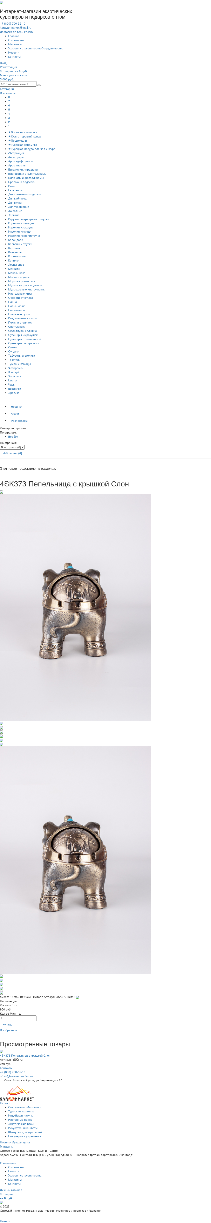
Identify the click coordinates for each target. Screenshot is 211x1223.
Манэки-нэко (16, 273)
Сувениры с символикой (24, 339)
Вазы (11, 186)
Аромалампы (17, 165)
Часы (11, 384)
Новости (13, 52)
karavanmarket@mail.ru (15, 27)
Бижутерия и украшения (24, 1136)
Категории (7, 89)
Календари (15, 240)
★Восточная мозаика (22, 132)
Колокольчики (17, 256)
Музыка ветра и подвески (25, 285)
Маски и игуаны (18, 277)
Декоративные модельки (24, 194)
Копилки (13, 260)
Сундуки (13, 351)
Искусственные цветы (23, 1128)
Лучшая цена (21, 1142)
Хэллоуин (14, 376)
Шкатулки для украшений (25, 1132)
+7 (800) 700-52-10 (13, 23)
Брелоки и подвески (21, 182)
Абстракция (16, 153)
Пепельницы (16, 310)
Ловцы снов (16, 264)
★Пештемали (17, 140)
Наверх (5, 1221)
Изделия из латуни (21, 227)
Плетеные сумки (19, 314)
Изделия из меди (19, 231)
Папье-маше (16, 306)
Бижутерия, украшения (23, 169)
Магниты (14, 268)
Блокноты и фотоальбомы (26, 178)
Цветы (12, 380)
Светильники (17, 326)
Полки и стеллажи (20, 322)
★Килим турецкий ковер (24, 136)
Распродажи (19, 420)
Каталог (5, 1103)
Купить (7, 1024)
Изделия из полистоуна (24, 235)
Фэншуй (13, 372)
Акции (15, 413)
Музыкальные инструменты (26, 289)
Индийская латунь (20, 1115)
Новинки (16, 406)
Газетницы (15, 190)
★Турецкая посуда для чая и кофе (31, 149)
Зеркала (13, 215)
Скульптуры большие (22, 330)
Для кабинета (17, 198)
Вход (3, 63)
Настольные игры (20, 293)
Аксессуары (16, 157)
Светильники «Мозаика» (24, 1107)
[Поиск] (39, 85)
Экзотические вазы (21, 1123)
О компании (16, 40)
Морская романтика (21, 281)
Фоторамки (15, 368)
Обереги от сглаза (20, 297)
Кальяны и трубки (20, 244)
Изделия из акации (21, 223)
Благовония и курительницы (27, 173)
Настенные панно (20, 1119)
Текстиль (14, 359)
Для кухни (15, 202)
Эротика (13, 393)
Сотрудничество (52, 48)
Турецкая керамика (21, 1111)
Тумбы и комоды (19, 364)
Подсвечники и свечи (22, 318)
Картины (14, 248)
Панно (12, 302)
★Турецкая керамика (22, 144)
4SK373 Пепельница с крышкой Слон (25, 1055)
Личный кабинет (11, 1190)
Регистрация (8, 67)
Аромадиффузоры (20, 161)
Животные (15, 211)
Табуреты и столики (21, 355)
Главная (13, 36)
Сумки (12, 347)
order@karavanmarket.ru (16, 1076)
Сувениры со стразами (23, 343)
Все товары (7, 93)
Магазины (15, 44)
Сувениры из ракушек (23, 335)
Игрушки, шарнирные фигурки (28, 219)
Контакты (14, 56)
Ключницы (15, 252)
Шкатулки (14, 388)
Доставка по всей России (17, 32)
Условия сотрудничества (24, 48)
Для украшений (18, 206)
